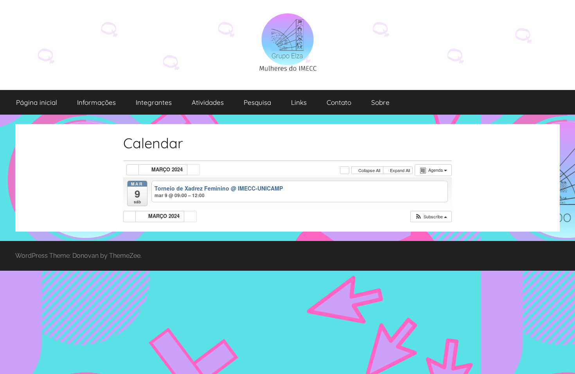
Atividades (208, 102)
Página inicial (36, 102)
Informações (96, 102)
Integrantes (154, 102)
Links (299, 102)
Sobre (380, 102)
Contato (339, 102)
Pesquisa (257, 102)
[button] (431, 216)
